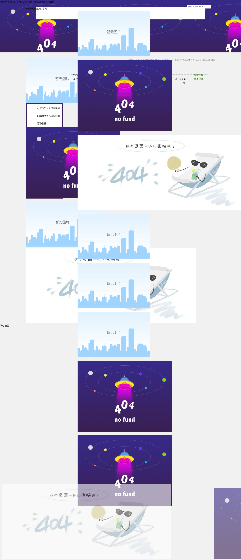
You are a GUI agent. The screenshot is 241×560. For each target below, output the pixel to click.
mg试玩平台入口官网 (36, 8)
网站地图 (4, 325)
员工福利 (41, 123)
